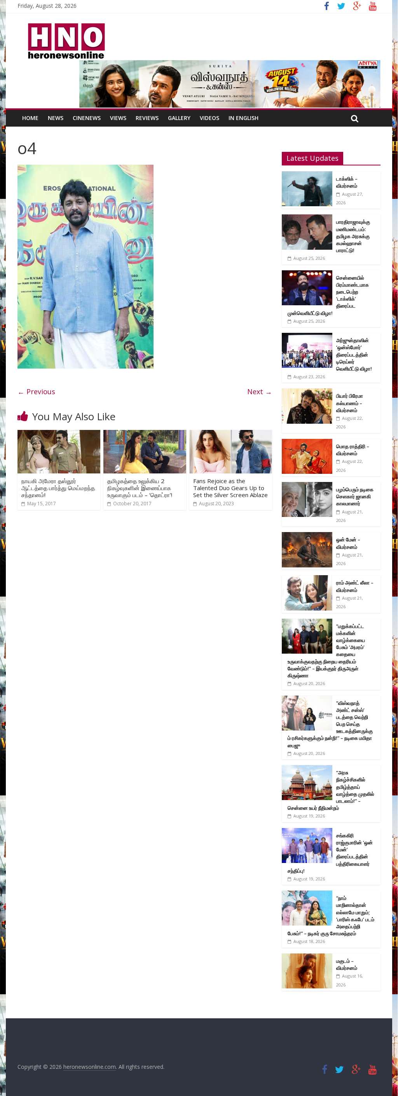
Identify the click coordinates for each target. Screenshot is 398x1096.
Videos (209, 118)
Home (30, 118)
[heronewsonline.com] (64, 25)
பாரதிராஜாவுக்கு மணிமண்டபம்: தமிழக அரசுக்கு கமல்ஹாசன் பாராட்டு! (353, 236)
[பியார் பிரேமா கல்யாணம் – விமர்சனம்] (307, 392)
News (55, 118)
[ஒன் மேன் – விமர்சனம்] (307, 536)
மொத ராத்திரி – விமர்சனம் (352, 450)
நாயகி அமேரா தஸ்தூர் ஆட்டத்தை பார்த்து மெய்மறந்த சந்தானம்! (58, 488)
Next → (259, 391)
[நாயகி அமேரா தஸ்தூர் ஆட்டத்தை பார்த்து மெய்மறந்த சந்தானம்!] (58, 434)
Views (118, 118)
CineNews (87, 118)
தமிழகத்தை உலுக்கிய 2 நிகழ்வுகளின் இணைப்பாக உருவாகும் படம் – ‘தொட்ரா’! (139, 488)
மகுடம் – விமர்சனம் (346, 964)
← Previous (36, 391)
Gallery (179, 118)
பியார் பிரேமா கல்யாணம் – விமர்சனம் (349, 402)
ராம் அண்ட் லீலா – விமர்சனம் (355, 586)
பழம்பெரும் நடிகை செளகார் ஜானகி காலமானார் (355, 496)
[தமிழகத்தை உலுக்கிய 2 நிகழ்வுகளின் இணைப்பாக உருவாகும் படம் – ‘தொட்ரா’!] (144, 434)
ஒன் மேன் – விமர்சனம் (348, 543)
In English (243, 118)
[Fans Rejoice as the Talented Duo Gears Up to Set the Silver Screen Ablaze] (230, 434)
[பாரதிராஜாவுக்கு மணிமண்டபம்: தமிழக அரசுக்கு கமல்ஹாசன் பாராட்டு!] (307, 218)
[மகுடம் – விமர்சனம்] (307, 957)
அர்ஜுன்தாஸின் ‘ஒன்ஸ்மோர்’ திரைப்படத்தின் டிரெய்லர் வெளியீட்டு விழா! (354, 354)
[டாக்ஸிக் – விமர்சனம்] (307, 175)
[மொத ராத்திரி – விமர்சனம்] (307, 443)
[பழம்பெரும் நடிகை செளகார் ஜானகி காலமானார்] (307, 486)
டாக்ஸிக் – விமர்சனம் (347, 182)
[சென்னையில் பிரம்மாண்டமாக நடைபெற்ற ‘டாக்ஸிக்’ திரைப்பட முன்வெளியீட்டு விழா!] (307, 274)
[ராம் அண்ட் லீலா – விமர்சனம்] (307, 579)
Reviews (147, 118)
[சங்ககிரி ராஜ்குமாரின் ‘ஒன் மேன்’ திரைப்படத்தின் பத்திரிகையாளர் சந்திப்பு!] (307, 832)
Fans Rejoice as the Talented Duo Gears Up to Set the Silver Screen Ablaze (230, 488)
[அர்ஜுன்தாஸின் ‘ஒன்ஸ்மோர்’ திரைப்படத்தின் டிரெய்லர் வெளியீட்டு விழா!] (307, 337)
